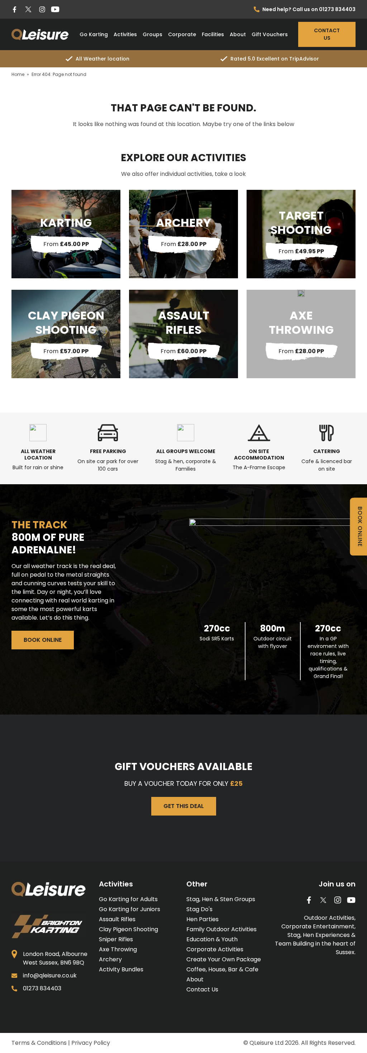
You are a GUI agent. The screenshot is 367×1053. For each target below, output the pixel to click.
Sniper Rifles (116, 939)
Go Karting (94, 34)
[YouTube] (55, 9)
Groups (152, 34)
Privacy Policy (90, 1043)
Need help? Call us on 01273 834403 (309, 9)
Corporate (182, 34)
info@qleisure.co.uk (50, 975)
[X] (28, 9)
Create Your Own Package (223, 959)
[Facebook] (14, 9)
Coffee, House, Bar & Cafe (222, 969)
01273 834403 (42, 988)
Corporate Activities (214, 949)
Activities (125, 34)
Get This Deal (183, 806)
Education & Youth (212, 939)
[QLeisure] (40, 34)
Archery (110, 959)
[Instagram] (42, 9)
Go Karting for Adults (128, 899)
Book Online (43, 640)
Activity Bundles (121, 969)
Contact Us (327, 34)
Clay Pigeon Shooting (128, 929)
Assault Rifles (117, 919)
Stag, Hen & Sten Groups (220, 899)
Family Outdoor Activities (221, 929)
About (238, 34)
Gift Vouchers (270, 34)
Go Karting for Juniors (129, 909)
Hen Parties (202, 919)
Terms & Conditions (39, 1043)
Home (17, 74)
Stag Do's (199, 909)
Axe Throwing (118, 949)
